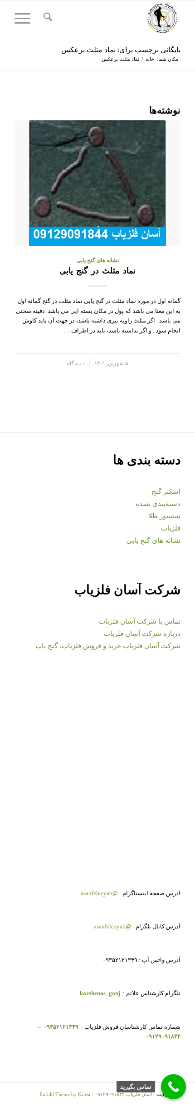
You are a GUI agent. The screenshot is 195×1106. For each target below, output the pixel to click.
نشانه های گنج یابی (98, 260)
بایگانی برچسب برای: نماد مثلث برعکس (120, 50)
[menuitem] (46, 18)
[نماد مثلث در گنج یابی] (97, 183)
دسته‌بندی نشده (158, 503)
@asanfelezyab (99, 893)
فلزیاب (170, 528)
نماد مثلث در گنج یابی (97, 270)
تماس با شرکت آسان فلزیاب (139, 621)
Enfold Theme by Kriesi (64, 1094)
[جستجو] (46, 18)
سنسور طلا (164, 516)
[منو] (25, 18)
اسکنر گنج (165, 491)
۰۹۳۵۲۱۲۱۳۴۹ (60, 1026)
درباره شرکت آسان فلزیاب (142, 633)
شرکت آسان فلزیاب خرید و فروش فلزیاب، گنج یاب (107, 646)
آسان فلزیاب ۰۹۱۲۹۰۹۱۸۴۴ (123, 1094)
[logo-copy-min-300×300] (114, 18)
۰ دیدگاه (76, 364)
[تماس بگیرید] (173, 1086)
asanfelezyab (112, 926)
